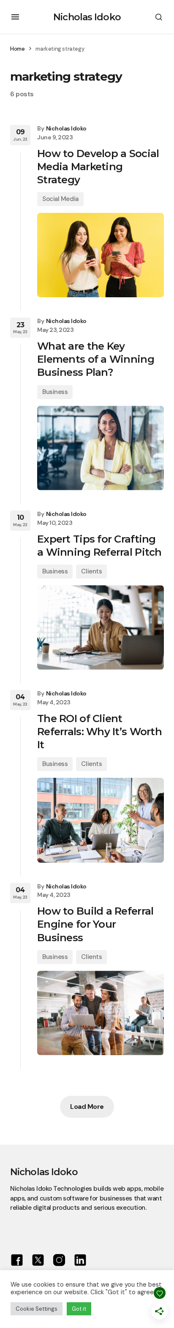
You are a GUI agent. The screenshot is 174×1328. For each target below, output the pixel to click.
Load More (87, 1106)
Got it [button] (79, 1308)
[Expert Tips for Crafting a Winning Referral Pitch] (100, 627)
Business (55, 392)
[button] (15, 17)
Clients (91, 571)
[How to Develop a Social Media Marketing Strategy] (100, 255)
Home (17, 48)
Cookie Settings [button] (36, 1308)
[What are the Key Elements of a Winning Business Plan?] (100, 448)
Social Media (60, 199)
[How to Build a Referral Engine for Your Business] (100, 1013)
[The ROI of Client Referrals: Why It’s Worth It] (100, 820)
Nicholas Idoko (87, 17)
